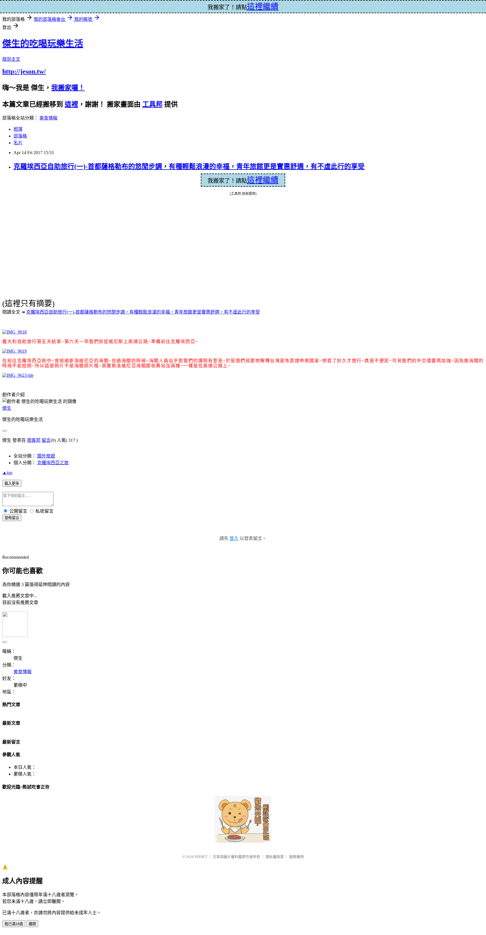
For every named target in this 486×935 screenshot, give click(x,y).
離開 (32, 924)
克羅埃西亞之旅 (53, 462)
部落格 (20, 136)
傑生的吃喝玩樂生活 (42, 44)
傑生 (6, 408)
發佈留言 (11, 518)
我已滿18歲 (13, 924)
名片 (18, 142)
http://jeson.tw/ (24, 71)
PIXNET (201, 857)
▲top (7, 472)
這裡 (71, 104)
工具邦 (152, 104)
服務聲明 (296, 857)
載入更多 (11, 483)
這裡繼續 (262, 180)
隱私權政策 (275, 857)
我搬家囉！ (68, 87)
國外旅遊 (46, 456)
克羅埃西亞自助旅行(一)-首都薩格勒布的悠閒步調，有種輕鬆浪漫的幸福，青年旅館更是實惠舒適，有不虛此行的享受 (189, 166)
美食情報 (48, 118)
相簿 (18, 129)
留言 (46, 440)
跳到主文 (11, 59)
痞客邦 (33, 440)
